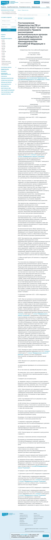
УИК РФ (3, 56)
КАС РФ (3, 46)
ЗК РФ (3, 50)
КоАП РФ (4, 51)
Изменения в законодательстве (6, 74)
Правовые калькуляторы (7, 78)
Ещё (47, 7)
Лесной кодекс (5, 64)
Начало (19, 10)
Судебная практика (12, 7)
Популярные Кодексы (6, 38)
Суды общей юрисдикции (7, 90)
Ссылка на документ (28, 18)
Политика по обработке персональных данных (34, 531)
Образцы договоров (6, 82)
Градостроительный (6, 63)
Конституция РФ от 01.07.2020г (9, 12)
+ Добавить (13, 26)
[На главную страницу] (9, 3)
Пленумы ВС (4, 76)
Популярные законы (24, 7)
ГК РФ (3, 40)
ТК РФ (3, 54)
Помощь (46, 2)
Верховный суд (5, 86)
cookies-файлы (24, 534)
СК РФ (3, 53)
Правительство (36, 7)
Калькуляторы (37, 515)
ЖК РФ (3, 48)
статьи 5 (33, 154)
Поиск (37, 2)
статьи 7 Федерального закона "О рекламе (31, 156)
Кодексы (3, 7)
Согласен (45, 536)
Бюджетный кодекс (6, 61)
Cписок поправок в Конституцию (9, 13)
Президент (4, 71)
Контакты (36, 520)
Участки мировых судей (7, 92)
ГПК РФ (3, 45)
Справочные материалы (7, 80)
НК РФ (3, 41)
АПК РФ (3, 43)
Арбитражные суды (6, 88)
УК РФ (3, 58)
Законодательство (6, 84)
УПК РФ (3, 59)
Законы (3, 36)
